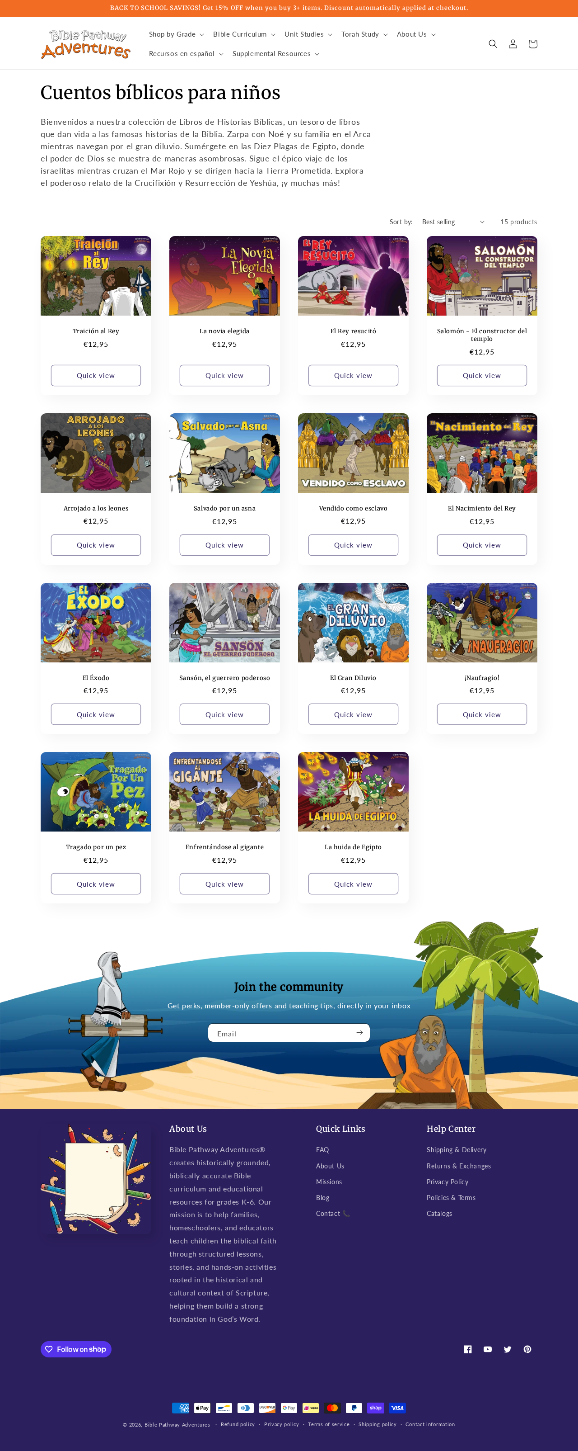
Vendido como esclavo (353, 508)
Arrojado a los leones (96, 508)
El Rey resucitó (354, 331)
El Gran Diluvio (353, 678)
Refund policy (238, 1424)
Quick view (96, 375)
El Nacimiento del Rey (482, 508)
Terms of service (329, 1424)
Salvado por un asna (225, 508)
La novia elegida (225, 331)
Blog (322, 1197)
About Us (330, 1166)
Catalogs (439, 1213)
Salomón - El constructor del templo (482, 335)
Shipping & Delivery (456, 1149)
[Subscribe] (360, 1032)
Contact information (430, 1424)
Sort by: (401, 222)
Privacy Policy (447, 1182)
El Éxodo (96, 678)
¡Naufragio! (482, 678)
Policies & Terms (451, 1197)
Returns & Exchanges (459, 1166)
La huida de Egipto (353, 847)
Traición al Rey (96, 331)
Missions (329, 1182)
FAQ (322, 1149)
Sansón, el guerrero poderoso (224, 678)
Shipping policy (378, 1424)
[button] (176, 34)
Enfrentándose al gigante (225, 847)
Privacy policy (281, 1424)
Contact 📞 (333, 1213)
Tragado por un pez (96, 847)
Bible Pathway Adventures (177, 1424)
